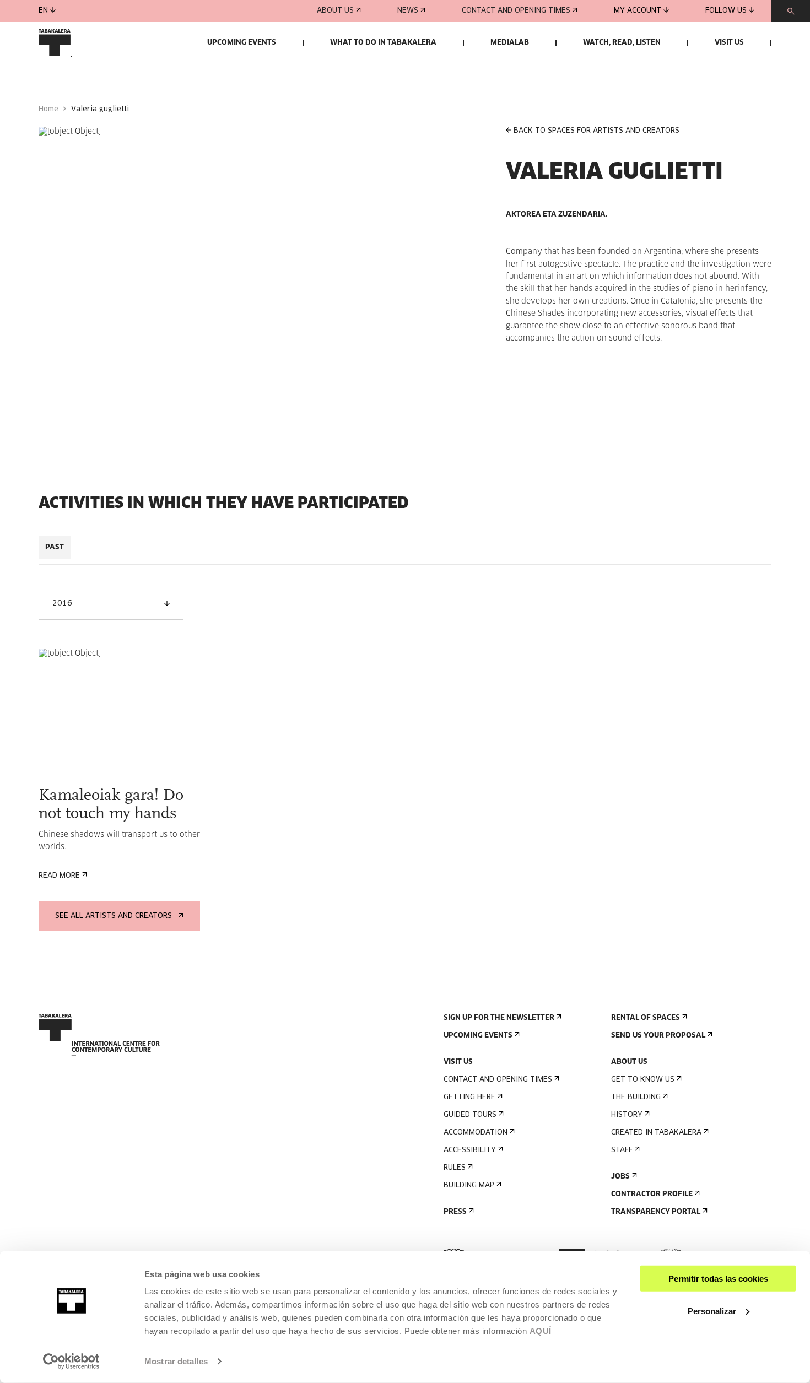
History (626, 1115)
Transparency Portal (655, 1211)
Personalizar (712, 1310)
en (43, 10)
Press (455, 1211)
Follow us (726, 10)
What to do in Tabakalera (383, 42)
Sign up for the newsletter (499, 1018)
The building (636, 1097)
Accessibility (470, 1150)
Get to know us (642, 1079)
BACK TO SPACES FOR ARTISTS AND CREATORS (596, 130)
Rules (455, 1167)
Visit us (729, 42)
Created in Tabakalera (656, 1132)
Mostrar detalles (176, 1361)
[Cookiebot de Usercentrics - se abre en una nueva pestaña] (71, 1361)
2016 (62, 603)
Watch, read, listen (622, 42)
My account (637, 10)
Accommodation (475, 1132)
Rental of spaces (645, 1018)
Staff (622, 1150)
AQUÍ (541, 1331)
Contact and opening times (516, 10)
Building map (469, 1185)
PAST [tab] (54, 547)
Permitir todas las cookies (718, 1278)
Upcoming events (241, 42)
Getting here (469, 1097)
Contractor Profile (652, 1194)
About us (335, 10)
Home (48, 109)
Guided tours (470, 1115)
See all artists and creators (113, 916)
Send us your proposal (658, 1035)
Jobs (620, 1176)
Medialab (509, 42)
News (407, 10)
